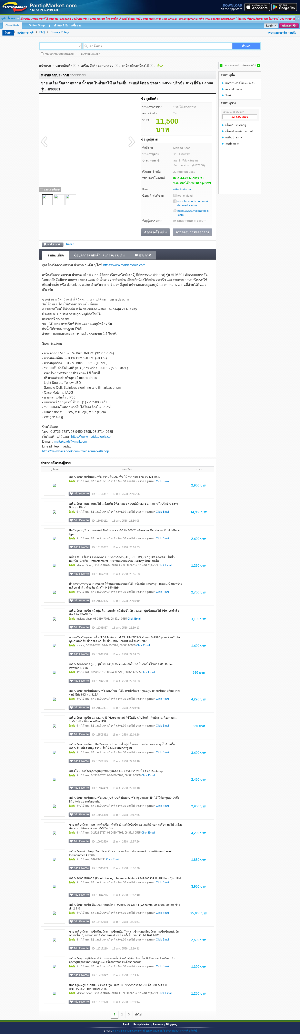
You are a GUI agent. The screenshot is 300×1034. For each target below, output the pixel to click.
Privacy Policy (60, 32)
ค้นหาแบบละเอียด (90, 53)
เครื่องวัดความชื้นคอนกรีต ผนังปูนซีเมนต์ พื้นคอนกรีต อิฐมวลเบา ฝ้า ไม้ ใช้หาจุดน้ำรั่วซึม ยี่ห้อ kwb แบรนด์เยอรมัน (124, 799)
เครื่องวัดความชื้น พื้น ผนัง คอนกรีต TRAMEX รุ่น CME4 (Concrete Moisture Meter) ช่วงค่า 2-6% (124, 906)
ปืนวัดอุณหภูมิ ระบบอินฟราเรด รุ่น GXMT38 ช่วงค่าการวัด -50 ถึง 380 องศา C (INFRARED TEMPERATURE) (118, 986)
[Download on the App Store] (257, 7)
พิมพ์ (228, 95)
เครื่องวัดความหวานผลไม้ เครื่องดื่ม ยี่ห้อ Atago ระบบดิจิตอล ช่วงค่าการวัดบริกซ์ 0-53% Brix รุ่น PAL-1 (123, 505)
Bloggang (171, 1024)
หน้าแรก (45, 66)
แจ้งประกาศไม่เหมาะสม (240, 83)
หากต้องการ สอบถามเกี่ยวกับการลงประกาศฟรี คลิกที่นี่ (168, 1030)
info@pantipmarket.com (125, 1030)
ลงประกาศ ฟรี (25, 32)
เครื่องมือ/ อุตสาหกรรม (97, 66)
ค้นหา (246, 46)
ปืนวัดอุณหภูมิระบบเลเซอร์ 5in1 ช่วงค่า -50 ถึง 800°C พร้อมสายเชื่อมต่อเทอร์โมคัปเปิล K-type (124, 532)
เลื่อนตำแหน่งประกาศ (239, 131)
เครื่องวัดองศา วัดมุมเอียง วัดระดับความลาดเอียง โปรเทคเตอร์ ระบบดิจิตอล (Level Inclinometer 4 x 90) (120, 853)
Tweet (70, 244)
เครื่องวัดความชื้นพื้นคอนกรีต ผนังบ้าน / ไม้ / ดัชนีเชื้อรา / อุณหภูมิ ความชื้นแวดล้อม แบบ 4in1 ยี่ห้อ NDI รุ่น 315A (124, 692)
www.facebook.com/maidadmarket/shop (192, 203)
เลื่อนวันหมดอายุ (235, 125)
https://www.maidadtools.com (193, 212)
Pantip (126, 1024)
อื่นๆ (160, 66)
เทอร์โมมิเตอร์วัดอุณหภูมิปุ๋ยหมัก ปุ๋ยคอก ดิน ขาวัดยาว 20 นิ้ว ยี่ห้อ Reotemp (116, 771)
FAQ (42, 32)
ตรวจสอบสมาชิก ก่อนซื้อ (282, 32)
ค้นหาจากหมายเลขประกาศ (59, 53)
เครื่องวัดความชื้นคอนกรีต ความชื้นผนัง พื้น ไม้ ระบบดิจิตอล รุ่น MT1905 (114, 477)
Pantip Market (141, 1024)
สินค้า (8, 32)
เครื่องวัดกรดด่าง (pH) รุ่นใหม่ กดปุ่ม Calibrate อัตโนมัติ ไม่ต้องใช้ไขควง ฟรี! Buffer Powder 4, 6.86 (121, 665)
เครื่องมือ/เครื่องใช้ (135, 66)
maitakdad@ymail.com (70, 441)
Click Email (162, 481)
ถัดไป (138, 1014)
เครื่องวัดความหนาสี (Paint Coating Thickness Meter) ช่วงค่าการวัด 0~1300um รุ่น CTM (125, 878)
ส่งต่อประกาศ (233, 89)
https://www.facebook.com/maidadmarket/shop (75, 451)
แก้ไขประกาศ (233, 137)
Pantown (158, 1024)
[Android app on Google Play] (285, 7)
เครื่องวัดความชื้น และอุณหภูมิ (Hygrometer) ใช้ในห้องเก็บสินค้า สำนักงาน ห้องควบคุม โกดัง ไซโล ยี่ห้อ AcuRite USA (123, 719)
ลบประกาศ (232, 143)
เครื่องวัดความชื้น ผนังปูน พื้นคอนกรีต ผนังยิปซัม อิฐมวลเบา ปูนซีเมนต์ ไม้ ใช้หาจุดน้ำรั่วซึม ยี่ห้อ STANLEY (124, 612)
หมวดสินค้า (64, 66)
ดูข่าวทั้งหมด (8, 18)
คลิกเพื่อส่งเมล (182, 189)
